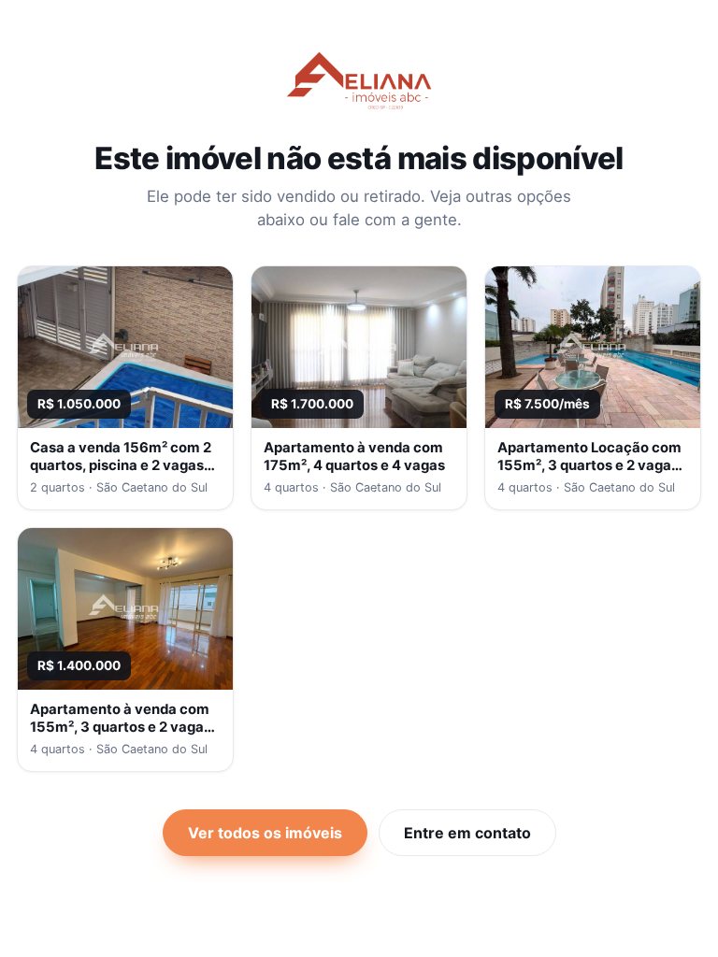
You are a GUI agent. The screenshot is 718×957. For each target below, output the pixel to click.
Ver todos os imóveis (265, 832)
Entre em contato (467, 832)
